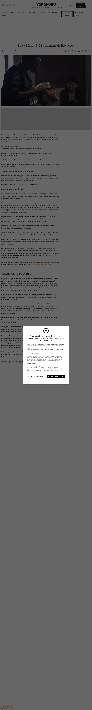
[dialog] (46, 355)
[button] (46, 353)
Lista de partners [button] (31, 363)
